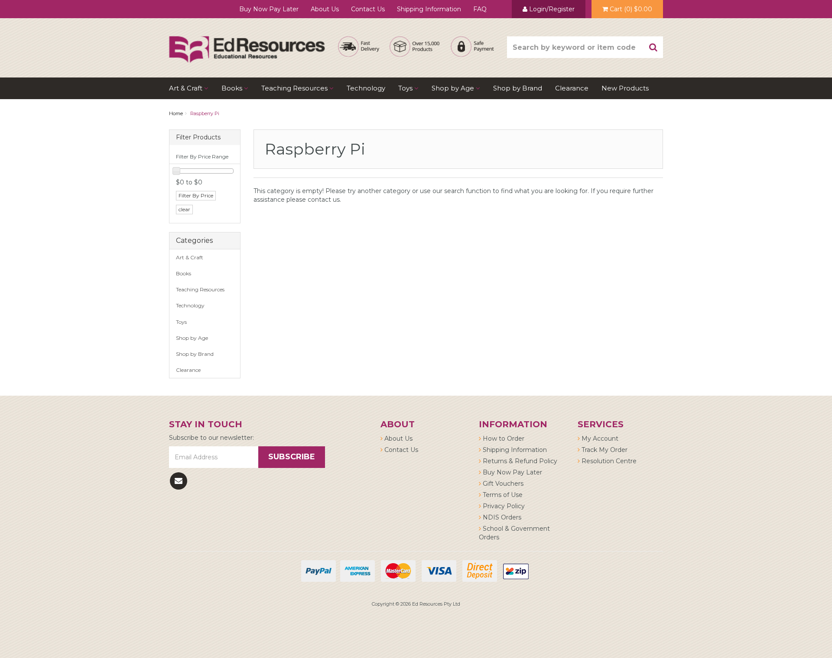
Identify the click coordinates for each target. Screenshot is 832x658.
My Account (599, 438)
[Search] (653, 47)
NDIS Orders (501, 517)
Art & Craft (186, 88)
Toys (406, 88)
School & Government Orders (514, 533)
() (631, 9)
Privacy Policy (503, 506)
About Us (325, 9)
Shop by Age (192, 338)
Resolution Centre (608, 461)
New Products (625, 88)
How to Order (502, 438)
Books (232, 88)
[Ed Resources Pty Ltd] (247, 41)
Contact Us (368, 9)
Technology (366, 88)
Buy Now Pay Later (269, 9)
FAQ (480, 9)
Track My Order (603, 450)
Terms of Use (502, 495)
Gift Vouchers (502, 483)
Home (176, 113)
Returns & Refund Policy (519, 461)
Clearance (571, 88)
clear (184, 209)
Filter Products (198, 137)
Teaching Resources (295, 88)
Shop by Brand (517, 88)
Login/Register (551, 9)
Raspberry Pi (204, 113)
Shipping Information (429, 9)
